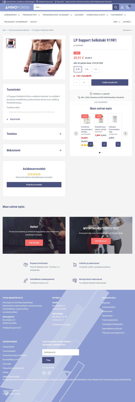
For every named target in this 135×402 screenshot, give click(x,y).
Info (115, 21)
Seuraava (126, 30)
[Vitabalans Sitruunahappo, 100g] (115, 119)
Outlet (33, 21)
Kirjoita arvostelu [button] (34, 184)
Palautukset (107, 315)
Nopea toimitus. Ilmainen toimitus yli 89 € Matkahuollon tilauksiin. (89, 2)
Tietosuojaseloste (110, 320)
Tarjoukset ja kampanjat (16, 21)
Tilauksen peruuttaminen (113, 332)
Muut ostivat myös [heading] (101, 108)
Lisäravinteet (10, 14)
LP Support (78, 45)
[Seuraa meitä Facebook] (44, 373)
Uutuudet (79, 14)
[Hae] (115, 7)
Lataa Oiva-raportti (11, 376)
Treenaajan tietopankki (112, 324)
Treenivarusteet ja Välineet (56, 14)
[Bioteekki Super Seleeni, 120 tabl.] (101, 119)
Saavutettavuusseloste (112, 328)
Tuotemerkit (117, 14)
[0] (127, 7)
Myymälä (60, 2)
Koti (4, 30)
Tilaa (48, 360)
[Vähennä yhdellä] (76, 82)
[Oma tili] (122, 7)
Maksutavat (107, 311)
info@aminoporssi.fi (46, 2)
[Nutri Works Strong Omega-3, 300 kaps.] (87, 119)
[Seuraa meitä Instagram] (49, 373)
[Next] (125, 133)
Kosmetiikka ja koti (96, 14)
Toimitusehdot (108, 307)
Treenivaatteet (30, 14)
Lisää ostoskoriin (109, 82)
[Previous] (76, 133)
